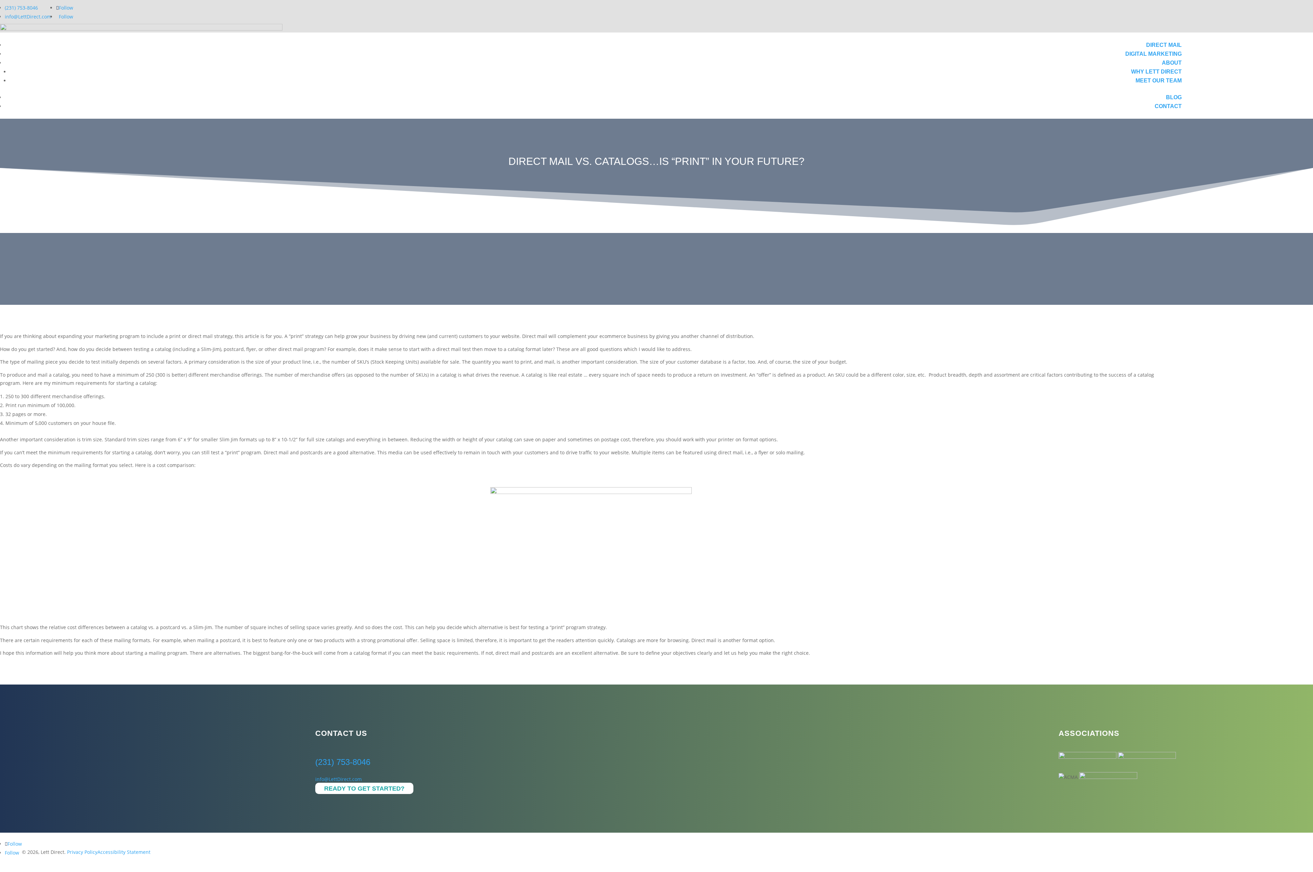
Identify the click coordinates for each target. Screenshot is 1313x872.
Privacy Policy (82, 852)
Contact (1168, 106)
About (1172, 63)
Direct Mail (1164, 45)
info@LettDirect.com (28, 16)
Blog (1174, 97)
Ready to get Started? (364, 788)
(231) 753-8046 (21, 7)
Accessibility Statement (123, 852)
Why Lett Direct (1156, 72)
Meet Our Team (1159, 80)
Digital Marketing (1153, 54)
